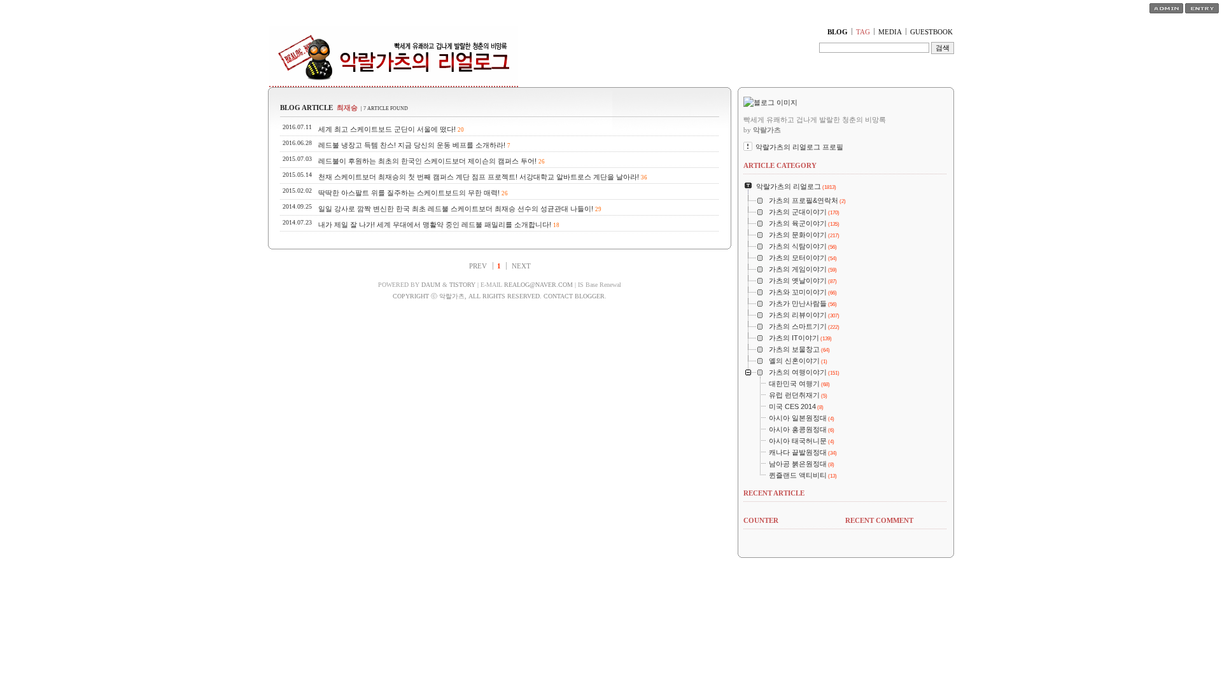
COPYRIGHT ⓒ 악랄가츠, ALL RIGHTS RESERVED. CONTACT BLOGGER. (500, 296)
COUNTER (760, 520)
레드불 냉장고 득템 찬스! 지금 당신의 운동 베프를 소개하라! (411, 145)
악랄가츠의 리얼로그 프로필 (799, 147)
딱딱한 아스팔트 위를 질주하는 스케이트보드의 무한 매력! (409, 193)
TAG (863, 32)
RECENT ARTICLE (773, 493)
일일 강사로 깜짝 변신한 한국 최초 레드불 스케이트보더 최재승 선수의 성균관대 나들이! (455, 208)
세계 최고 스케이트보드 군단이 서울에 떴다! (387, 129)
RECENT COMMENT (879, 520)
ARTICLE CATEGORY (780, 165)
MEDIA (890, 32)
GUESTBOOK (931, 32)
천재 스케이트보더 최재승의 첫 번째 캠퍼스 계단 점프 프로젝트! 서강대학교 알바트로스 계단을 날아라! (478, 177)
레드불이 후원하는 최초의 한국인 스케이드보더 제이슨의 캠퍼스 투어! (427, 161)
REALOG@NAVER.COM (538, 284)
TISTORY (462, 284)
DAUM (430, 284)
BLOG (837, 32)
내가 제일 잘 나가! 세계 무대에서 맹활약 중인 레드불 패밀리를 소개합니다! (434, 224)
